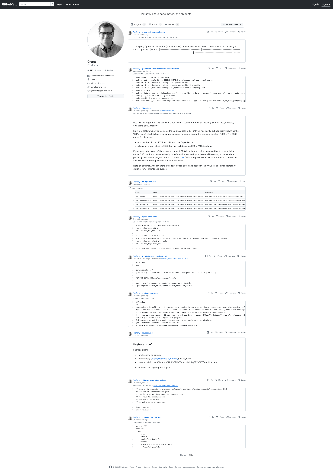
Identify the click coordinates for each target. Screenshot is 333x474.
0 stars (243, 32)
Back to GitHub (72, 4)
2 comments (231, 32)
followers (96, 70)
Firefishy (136, 32)
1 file (211, 32)
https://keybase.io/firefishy (165, 358)
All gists (60, 4)
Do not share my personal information (210, 467)
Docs (171, 467)
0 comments (231, 68)
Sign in (315, 4)
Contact (178, 467)
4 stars (243, 216)
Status (154, 467)
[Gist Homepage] (9, 4)
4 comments (231, 293)
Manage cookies (189, 467)
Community (163, 467)
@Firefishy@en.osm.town (101, 91)
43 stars (242, 256)
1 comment (232, 108)
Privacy (139, 467)
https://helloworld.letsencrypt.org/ (165, 385)
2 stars (243, 380)
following (108, 70)
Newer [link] (183, 455)
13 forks (218, 256)
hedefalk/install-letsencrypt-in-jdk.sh (174, 259)
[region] (186, 51)
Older (191, 455)
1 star (243, 181)
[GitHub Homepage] (110, 467)
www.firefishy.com (98, 87)
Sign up (326, 4)
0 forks (220, 32)
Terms (132, 467)
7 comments (231, 380)
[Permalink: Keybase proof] (131, 344)
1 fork (220, 68)
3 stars (243, 293)
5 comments (230, 256)
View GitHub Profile (105, 96)
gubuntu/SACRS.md (167, 111)
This (182, 157)
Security (147, 467)
